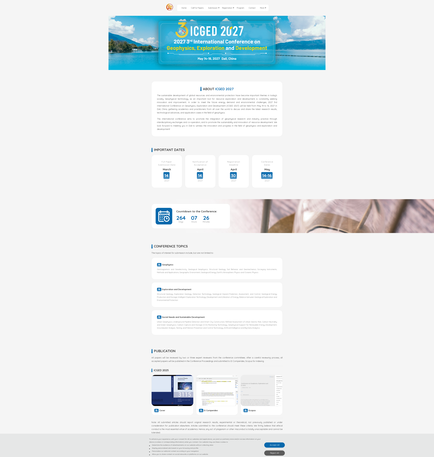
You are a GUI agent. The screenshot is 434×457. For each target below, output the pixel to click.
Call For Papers (197, 8)
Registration (227, 8)
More (262, 8)
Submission (213, 8)
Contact (252, 8)
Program (240, 8)
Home (184, 8)
